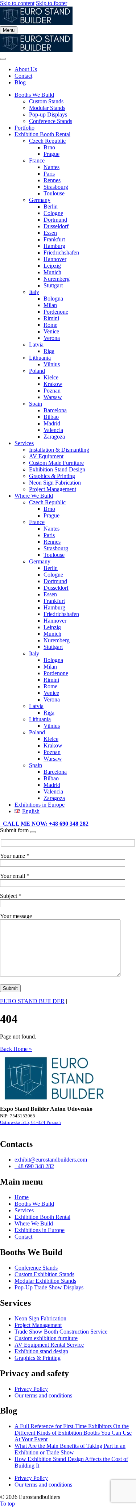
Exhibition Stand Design (57, 469)
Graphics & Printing (52, 476)
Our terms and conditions (43, 1395)
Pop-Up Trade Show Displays (49, 1287)
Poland (37, 371)
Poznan (52, 390)
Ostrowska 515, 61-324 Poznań (30, 1122)
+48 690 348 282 (34, 1166)
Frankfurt (54, 239)
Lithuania (40, 358)
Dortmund (55, 220)
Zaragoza (54, 436)
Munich (52, 272)
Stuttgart (53, 285)
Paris (49, 174)
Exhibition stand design (41, 1351)
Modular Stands (47, 108)
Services (24, 443)
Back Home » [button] (16, 1049)
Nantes (51, 167)
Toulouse (54, 193)
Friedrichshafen (61, 252)
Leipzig (52, 266)
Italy (34, 292)
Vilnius (52, 364)
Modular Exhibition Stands (45, 1281)
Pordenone (56, 312)
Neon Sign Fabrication (55, 482)
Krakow (53, 384)
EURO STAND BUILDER (32, 1001)
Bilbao (51, 417)
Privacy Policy (31, 1389)
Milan (50, 305)
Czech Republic (47, 141)
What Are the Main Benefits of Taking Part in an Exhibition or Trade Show (70, 1449)
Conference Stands (50, 121)
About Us (26, 69)
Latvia (36, 344)
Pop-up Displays (48, 114)
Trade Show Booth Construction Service (61, 1331)
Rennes (52, 180)
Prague (51, 154)
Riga (49, 351)
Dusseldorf (56, 226)
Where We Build (34, 496)
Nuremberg (57, 279)
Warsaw (53, 397)
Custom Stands (46, 101)
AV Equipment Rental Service (49, 1345)
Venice (51, 331)
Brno (49, 147)
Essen (50, 233)
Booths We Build (34, 95)
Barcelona (55, 410)
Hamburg (54, 246)
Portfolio (24, 128)
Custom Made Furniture (56, 463)
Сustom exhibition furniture (46, 1338)
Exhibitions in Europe (40, 805)
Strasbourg (56, 187)
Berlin (51, 206)
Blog (20, 82)
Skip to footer (51, 3)
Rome (50, 325)
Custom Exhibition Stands (44, 1274)
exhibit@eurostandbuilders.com (51, 1159)
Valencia (53, 430)
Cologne (53, 213)
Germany (39, 200)
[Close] (3, 59)
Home (22, 1197)
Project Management (52, 489)
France (37, 160)
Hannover (55, 259)
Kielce (51, 377)
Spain (35, 404)
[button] (44, 824)
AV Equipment (46, 456)
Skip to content (17, 3)
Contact (23, 76)
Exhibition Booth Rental (42, 134)
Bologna (53, 298)
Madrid (52, 423)
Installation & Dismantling (59, 450)
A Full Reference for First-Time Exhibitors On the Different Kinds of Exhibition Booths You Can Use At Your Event (73, 1432)
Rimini (51, 318)
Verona (52, 338)
